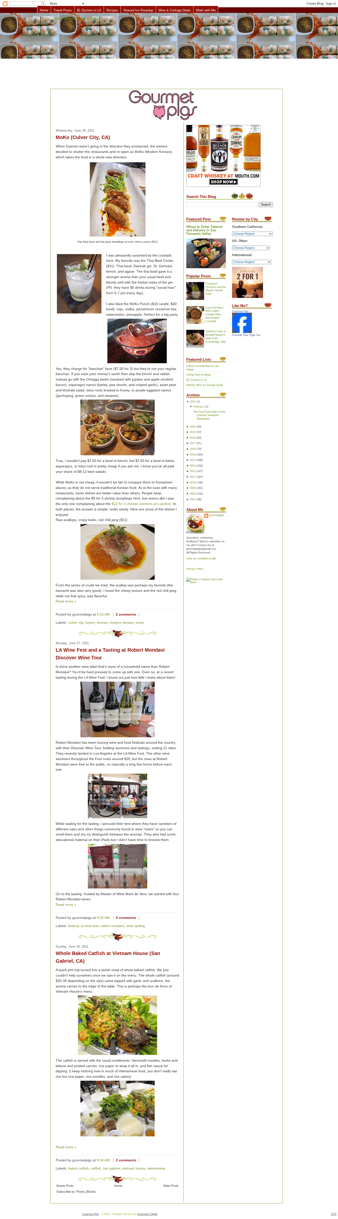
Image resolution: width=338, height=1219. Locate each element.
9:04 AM (103, 1160)
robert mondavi (112, 926)
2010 (193, 482)
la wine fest (89, 926)
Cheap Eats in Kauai (198, 374)
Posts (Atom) (86, 1192)
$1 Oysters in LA (89, 10)
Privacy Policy (194, 568)
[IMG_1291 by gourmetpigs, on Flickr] (137, 363)
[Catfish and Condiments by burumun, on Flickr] (117, 1136)
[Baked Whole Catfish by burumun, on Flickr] (117, 1055)
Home (44, 10)
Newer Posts (64, 1185)
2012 (193, 471)
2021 (193, 401)
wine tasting (135, 926)
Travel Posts (62, 10)
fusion (90, 622)
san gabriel (111, 1168)
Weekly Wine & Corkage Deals (204, 384)
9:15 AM (103, 614)
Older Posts (171, 1185)
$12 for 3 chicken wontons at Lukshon (141, 504)
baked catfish (78, 1168)
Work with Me (206, 10)
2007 (193, 499)
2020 (193, 426)
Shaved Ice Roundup (138, 10)
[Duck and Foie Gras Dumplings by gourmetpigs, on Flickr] (118, 237)
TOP (334, 1214)
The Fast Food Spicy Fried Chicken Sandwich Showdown (209, 415)
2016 (193, 448)
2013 (193, 465)
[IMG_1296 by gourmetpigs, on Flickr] (79, 284)
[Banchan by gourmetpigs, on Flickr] (117, 455)
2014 (193, 459)
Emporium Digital (147, 1214)
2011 (193, 476)
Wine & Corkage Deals (174, 10)
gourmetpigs (216, 515)
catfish (96, 1168)
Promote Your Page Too (246, 335)
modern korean (122, 622)
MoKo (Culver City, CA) (83, 137)
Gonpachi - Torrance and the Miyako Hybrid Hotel (215, 288)
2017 (193, 443)
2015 (193, 454)
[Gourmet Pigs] (242, 332)
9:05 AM (103, 918)
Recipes (112, 10)
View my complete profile (201, 558)
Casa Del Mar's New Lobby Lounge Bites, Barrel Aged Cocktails (214, 314)
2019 (193, 431)
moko (140, 622)
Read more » (66, 601)
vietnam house (133, 1168)
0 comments (126, 918)
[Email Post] (143, 614)
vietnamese (156, 1168)
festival (73, 926)
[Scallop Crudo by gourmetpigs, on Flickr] (117, 580)
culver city (75, 622)
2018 (193, 437)
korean (102, 622)
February (198, 406)
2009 (193, 487)
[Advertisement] (169, 51)
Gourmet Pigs (240, 311)
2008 (193, 493)
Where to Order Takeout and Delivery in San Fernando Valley (204, 230)
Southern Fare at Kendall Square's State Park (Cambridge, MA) (215, 336)
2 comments (126, 614)
